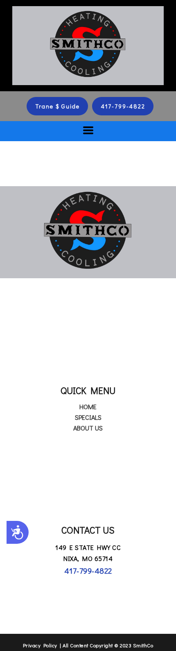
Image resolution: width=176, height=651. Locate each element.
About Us (88, 427)
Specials (88, 417)
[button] (57, 106)
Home (88, 406)
